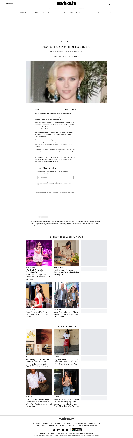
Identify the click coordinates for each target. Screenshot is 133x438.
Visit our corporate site (87, 433)
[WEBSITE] (45, 217)
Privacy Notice (40, 182)
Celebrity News (66, 41)
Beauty (57, 8)
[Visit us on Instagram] (58, 430)
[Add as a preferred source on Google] (85, 429)
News (77, 56)
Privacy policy (40, 425)
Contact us (66, 423)
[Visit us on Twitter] (54, 430)
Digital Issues (99, 12)
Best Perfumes (90, 12)
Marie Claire (58, 56)
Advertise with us (94, 423)
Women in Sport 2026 (33, 12)
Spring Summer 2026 (57, 12)
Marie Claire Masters (45, 12)
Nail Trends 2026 (68, 12)
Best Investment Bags (80, 12)
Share (38, 109)
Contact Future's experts (51, 423)
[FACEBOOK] (39, 217)
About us (63, 425)
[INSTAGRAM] (43, 217)
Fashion (50, 8)
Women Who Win (108, 12)
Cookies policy (52, 425)
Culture (74, 8)
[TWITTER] (41, 217)
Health (63, 8)
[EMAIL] (47, 217)
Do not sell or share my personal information (83, 425)
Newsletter (74, 109)
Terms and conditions (79, 423)
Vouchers (82, 8)
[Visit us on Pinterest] (67, 430)
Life (69, 8)
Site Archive (36, 423)
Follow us (66, 109)
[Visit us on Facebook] (63, 430)
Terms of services (52, 180)
